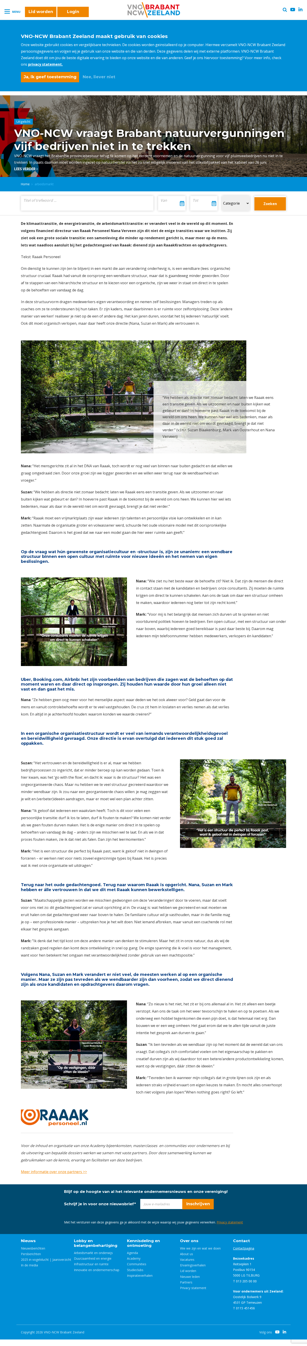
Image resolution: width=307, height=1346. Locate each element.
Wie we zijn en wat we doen (200, 1248)
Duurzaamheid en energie (92, 1258)
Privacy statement (230, 1222)
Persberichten (31, 1254)
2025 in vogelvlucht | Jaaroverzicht (46, 1259)
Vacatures (187, 1259)
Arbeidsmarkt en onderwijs (93, 1253)
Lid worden (41, 11)
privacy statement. (45, 64)
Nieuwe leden (190, 1276)
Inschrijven (198, 1203)
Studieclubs (135, 1270)
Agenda (132, 1253)
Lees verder (25, 168)
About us (186, 1254)
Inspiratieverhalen (140, 1275)
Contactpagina (243, 1248)
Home (25, 184)
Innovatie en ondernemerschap (96, 1270)
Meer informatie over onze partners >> (54, 1171)
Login (73, 11)
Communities (136, 1264)
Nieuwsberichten (33, 1248)
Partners (186, 1282)
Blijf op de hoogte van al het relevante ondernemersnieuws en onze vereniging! (146, 1191)
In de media (29, 1265)
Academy (133, 1258)
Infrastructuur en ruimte (91, 1264)
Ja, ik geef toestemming (50, 76)
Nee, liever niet (99, 76)
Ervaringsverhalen (193, 1265)
